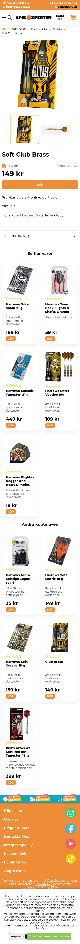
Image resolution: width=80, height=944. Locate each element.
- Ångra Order (14, 871)
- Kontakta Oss (15, 836)
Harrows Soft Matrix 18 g (56, 577)
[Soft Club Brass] (24, 129)
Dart (34, 29)
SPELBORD (19, 29)
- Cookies (10, 819)
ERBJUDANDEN (67, 6)
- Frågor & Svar (15, 828)
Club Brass (54, 662)
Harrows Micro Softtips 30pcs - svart (19, 578)
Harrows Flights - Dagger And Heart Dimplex (20, 481)
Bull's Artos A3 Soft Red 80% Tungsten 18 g (18, 751)
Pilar (45, 29)
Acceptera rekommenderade (49, 936)
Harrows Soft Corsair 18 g (17, 663)
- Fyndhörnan (14, 862)
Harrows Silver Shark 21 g (18, 306)
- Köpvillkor (12, 811)
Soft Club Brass (12, 33)
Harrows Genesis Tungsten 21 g (20, 392)
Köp (50, 696)
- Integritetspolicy (17, 845)
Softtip (57, 29)
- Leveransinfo (15, 854)
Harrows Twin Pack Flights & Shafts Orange (57, 308)
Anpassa (17, 936)
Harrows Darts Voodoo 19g (57, 392)
